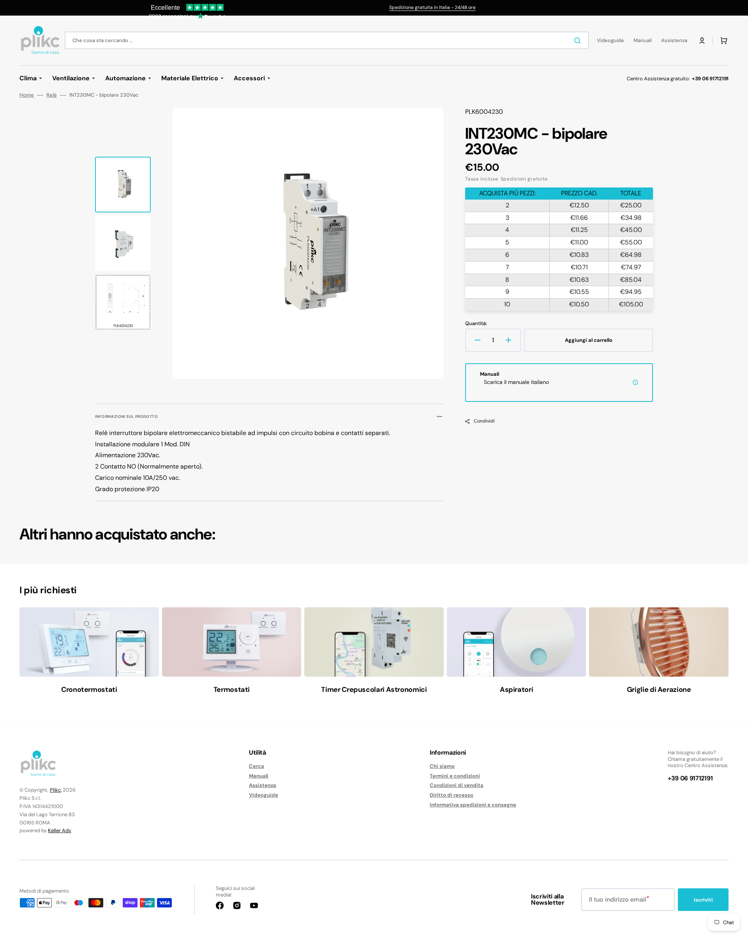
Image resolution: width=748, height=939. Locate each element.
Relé (51, 95)
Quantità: (476, 323)
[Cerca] (579, 40)
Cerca (256, 766)
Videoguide (263, 795)
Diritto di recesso (451, 795)
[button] (702, 40)
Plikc (55, 790)
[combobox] (327, 40)
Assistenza (262, 785)
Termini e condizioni (455, 776)
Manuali (258, 776)
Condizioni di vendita (456, 785)
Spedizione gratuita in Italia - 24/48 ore (432, 7)
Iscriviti (703, 900)
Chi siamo (442, 766)
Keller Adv (59, 830)
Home (26, 95)
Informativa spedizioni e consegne (473, 804)
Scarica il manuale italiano (516, 382)
